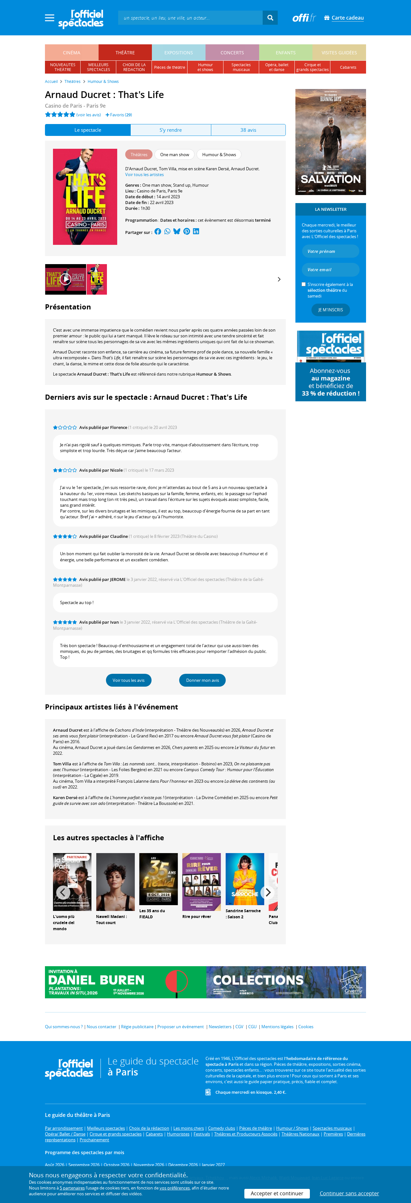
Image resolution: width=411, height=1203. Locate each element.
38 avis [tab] (248, 130)
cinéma (71, 52)
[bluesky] (176, 232)
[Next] (279, 279)
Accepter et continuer (277, 1193)
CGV (239, 1026)
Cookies (305, 1026)
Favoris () (120, 115)
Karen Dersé (65, 797)
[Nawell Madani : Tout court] (115, 882)
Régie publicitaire (137, 1026)
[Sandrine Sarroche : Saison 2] (245, 879)
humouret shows (205, 67)
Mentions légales (277, 1026)
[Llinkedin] (196, 232)
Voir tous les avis (128, 680)
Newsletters (220, 1026)
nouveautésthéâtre (62, 67)
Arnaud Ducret (68, 730)
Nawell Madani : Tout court (111, 919)
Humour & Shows (213, 374)
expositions (178, 52)
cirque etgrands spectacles (312, 67)
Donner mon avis (202, 680)
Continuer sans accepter (349, 1193)
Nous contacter (101, 1026)
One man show (156, 185)
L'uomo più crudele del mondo (63, 922)
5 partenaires (72, 1188)
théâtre (125, 52)
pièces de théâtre (169, 67)
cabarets (348, 67)
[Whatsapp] (167, 232)
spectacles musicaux (241, 67)
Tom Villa (62, 764)
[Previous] (63, 893)
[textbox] (190, 17)
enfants (286, 52)
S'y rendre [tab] (171, 130)
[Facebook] (157, 232)
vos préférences (175, 1188)
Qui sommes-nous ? (64, 1026)
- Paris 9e (75, 105)
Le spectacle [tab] (87, 130)
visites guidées (339, 52)
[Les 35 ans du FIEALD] (158, 879)
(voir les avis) (88, 115)
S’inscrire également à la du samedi (330, 290)
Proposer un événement (180, 1026)
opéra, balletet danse (276, 67)
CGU (252, 1026)
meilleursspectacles (98, 67)
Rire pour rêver (196, 916)
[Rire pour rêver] (201, 882)
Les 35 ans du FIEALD (152, 914)
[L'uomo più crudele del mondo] (72, 882)
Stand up (181, 185)
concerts (232, 52)
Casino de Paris (151, 191)
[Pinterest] (186, 232)
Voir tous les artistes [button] (144, 174)
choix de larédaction (134, 67)
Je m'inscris (331, 310)
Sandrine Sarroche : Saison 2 (243, 914)
